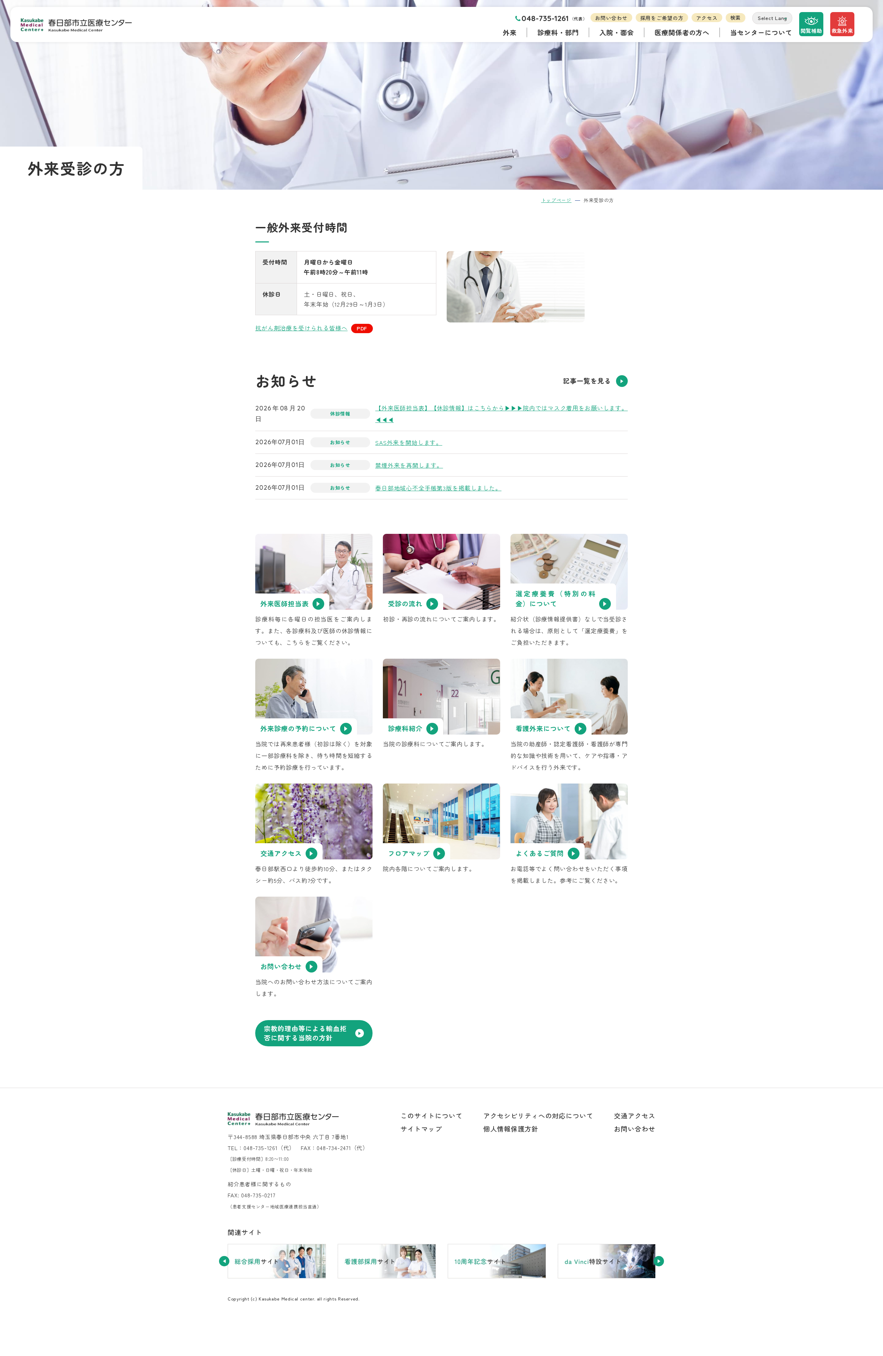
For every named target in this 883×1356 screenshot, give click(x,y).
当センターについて (761, 32)
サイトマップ (421, 1129)
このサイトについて (431, 1115)
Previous (224, 1261)
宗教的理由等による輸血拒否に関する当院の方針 (305, 1033)
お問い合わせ (611, 17)
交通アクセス (634, 1115)
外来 (510, 32)
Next (659, 1261)
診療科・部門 (558, 32)
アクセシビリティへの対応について (538, 1115)
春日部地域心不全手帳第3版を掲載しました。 (438, 487)
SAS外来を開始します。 (408, 442)
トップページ (556, 200)
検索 (735, 17)
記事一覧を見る (587, 381)
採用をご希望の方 (662, 17)
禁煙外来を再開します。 (409, 465)
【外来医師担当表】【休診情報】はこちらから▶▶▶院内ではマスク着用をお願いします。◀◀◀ (501, 413)
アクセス (707, 17)
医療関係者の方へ (682, 32)
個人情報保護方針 (510, 1129)
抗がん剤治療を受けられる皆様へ (301, 327)
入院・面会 (616, 32)
